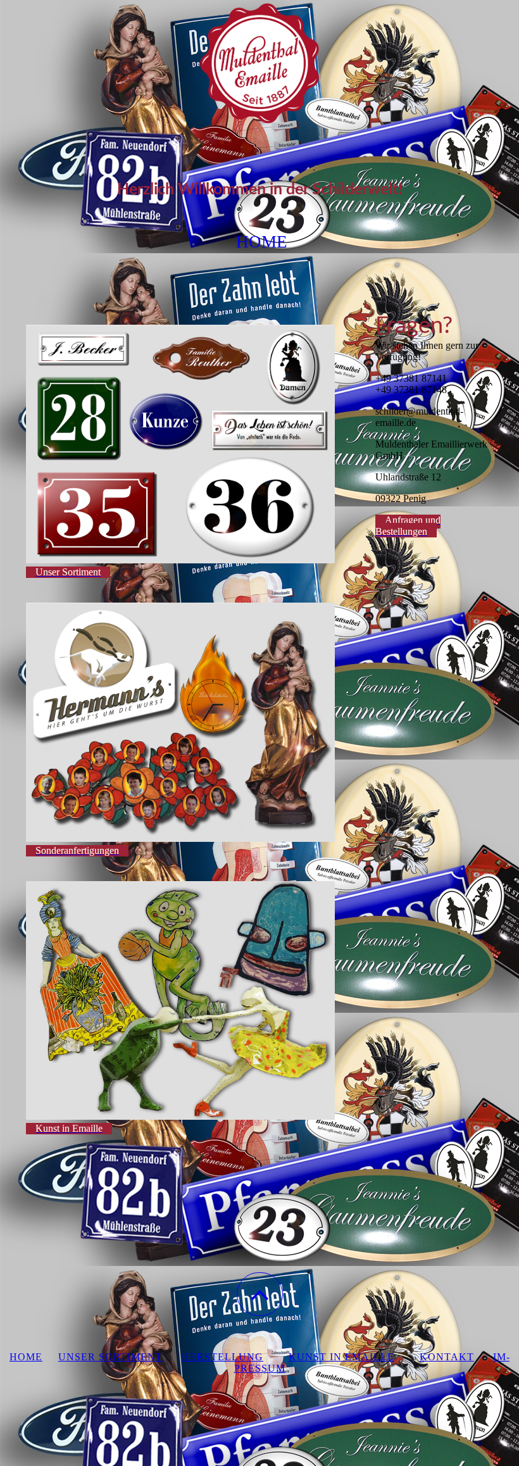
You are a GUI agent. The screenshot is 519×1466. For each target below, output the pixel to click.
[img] (259, 63)
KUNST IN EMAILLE (341, 1356)
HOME (25, 1356)
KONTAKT (447, 1356)
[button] (260, 1294)
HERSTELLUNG (222, 1356)
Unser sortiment (110, 1356)
